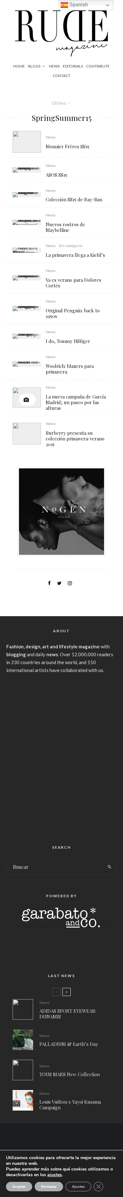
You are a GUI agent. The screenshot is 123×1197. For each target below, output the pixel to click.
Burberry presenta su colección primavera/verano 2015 (75, 438)
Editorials (73, 66)
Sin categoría (70, 245)
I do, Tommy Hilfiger (68, 341)
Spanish (78, 4)
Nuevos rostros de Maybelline (65, 227)
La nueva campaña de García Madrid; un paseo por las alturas (76, 402)
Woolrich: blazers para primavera (70, 368)
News (54, 66)
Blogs (34, 66)
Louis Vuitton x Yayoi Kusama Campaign (70, 1104)
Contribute (98, 66)
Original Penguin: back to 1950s (73, 313)
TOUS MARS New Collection (69, 1074)
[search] (109, 867)
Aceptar (19, 1186)
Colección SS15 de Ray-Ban (74, 199)
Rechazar (49, 1186)
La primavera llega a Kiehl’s (75, 255)
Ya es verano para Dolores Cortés (73, 282)
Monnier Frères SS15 (67, 146)
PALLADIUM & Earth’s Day (68, 1044)
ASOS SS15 (56, 175)
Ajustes (78, 1186)
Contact (61, 75)
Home (19, 66)
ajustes (54, 1175)
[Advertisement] (61, 756)
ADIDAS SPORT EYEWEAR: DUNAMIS (67, 1013)
